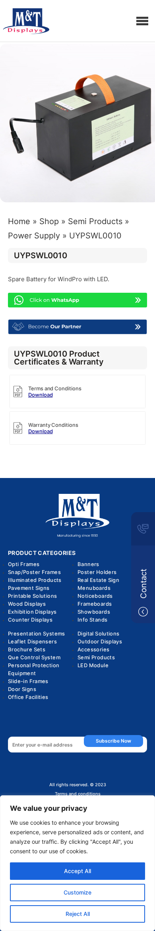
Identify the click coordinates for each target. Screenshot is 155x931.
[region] (77, 863)
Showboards (94, 612)
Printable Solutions (32, 596)
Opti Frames (23, 564)
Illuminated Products (35, 580)
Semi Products (95, 221)
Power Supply (34, 235)
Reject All (78, 913)
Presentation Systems (36, 633)
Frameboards (95, 604)
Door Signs (22, 689)
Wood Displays (27, 604)
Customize (77, 892)
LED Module (93, 665)
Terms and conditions (78, 794)
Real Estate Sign (98, 580)
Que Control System (34, 657)
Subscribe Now (113, 741)
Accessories (93, 649)
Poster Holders (97, 572)
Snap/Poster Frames (34, 572)
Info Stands (92, 619)
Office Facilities (28, 697)
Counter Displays (30, 619)
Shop (49, 221)
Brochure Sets (26, 649)
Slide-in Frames (28, 681)
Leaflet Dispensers (32, 641)
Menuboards (94, 588)
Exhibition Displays (32, 612)
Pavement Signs (28, 588)
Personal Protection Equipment (33, 669)
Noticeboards (95, 596)
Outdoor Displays (100, 641)
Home (19, 221)
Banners (88, 564)
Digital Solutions (99, 633)
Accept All (77, 871)
